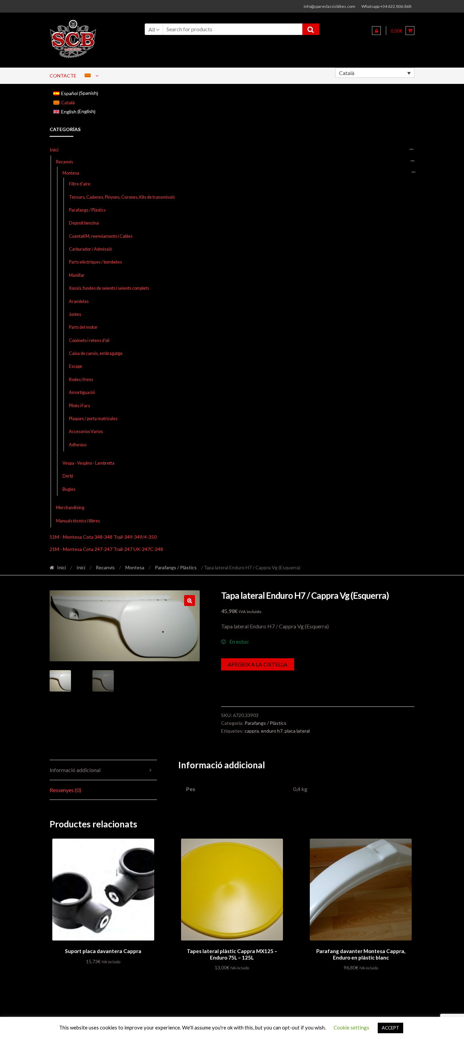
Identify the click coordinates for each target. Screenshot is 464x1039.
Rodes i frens (81, 379)
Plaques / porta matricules (93, 418)
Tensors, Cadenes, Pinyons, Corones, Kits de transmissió (122, 197)
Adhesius (78, 444)
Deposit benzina (84, 223)
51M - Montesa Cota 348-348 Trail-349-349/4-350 (103, 537)
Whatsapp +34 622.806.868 (386, 6)
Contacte (63, 75)
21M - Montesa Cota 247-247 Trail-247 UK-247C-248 (106, 549)
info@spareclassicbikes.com (329, 6)
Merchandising (70, 507)
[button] (189, 600)
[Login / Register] (376, 30)
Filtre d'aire (79, 183)
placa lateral (297, 731)
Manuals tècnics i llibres (78, 520)
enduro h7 (272, 731)
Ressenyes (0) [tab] (65, 790)
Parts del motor (83, 327)
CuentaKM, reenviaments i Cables (100, 236)
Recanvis (64, 161)
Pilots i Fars (79, 405)
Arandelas (79, 301)
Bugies (69, 489)
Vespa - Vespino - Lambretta (88, 463)
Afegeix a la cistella (257, 664)
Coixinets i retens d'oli (89, 340)
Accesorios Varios (86, 431)
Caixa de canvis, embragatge (96, 353)
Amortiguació (82, 392)
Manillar (77, 275)
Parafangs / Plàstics (87, 210)
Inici (54, 150)
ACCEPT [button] (390, 1028)
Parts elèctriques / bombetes (95, 262)
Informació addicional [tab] (75, 770)
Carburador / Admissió (90, 249)
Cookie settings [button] (351, 1027)
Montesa (71, 173)
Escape (75, 366)
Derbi (68, 476)
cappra (252, 731)
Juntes (75, 314)
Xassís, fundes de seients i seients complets (109, 288)
